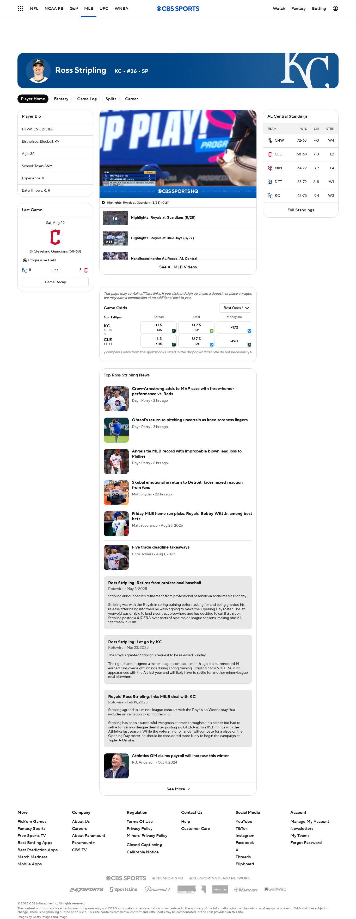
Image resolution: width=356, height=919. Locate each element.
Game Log (87, 99)
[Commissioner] (191, 887)
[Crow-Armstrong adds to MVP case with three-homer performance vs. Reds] (116, 398)
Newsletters (301, 828)
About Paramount (88, 835)
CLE (278, 154)
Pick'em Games (31, 821)
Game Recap (55, 282)
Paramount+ (83, 842)
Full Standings (300, 210)
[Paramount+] (157, 888)
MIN (278, 168)
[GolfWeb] (275, 889)
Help (185, 821)
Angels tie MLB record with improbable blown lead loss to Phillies (187, 454)
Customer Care (195, 828)
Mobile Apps (29, 864)
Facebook (245, 842)
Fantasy (61, 99)
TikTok (242, 828)
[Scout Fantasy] (246, 889)
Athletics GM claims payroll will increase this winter (180, 755)
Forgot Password (306, 842)
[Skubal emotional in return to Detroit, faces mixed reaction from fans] (116, 492)
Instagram (245, 835)
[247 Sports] (86, 888)
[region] (178, 154)
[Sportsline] (124, 888)
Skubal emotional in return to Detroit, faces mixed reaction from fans (187, 485)
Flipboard (245, 864)
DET (278, 182)
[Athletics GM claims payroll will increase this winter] (116, 765)
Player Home (33, 99)
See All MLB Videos (178, 267)
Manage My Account (309, 821)
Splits (111, 99)
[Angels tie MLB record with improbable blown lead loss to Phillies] (116, 461)
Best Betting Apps (34, 842)
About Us (81, 821)
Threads (243, 857)
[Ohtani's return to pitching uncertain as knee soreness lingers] (116, 430)
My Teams (299, 835)
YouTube (244, 821)
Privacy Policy (139, 828)
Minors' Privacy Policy (147, 835)
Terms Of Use (140, 821)
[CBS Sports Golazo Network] (219, 877)
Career (131, 99)
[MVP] (220, 887)
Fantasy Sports (31, 828)
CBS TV (79, 850)
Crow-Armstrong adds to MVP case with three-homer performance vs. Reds (183, 391)
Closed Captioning (144, 844)
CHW (279, 140)
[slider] (178, 183)
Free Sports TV (31, 835)
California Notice (143, 852)
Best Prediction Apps (37, 850)
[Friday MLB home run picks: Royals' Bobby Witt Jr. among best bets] (116, 523)
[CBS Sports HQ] (167, 877)
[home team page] (55, 237)
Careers (79, 828)
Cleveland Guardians (51, 251)
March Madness (32, 857)
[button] (109, 191)
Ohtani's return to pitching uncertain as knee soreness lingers (190, 420)
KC (277, 195)
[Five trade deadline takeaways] (116, 557)
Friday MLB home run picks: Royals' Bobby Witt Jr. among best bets (192, 516)
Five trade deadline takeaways (160, 547)
